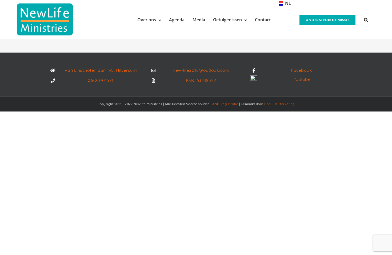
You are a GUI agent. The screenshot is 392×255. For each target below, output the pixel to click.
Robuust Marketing (279, 104)
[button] (366, 19)
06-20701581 (101, 80)
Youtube (302, 79)
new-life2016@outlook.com (201, 70)
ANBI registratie (225, 104)
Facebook (301, 70)
